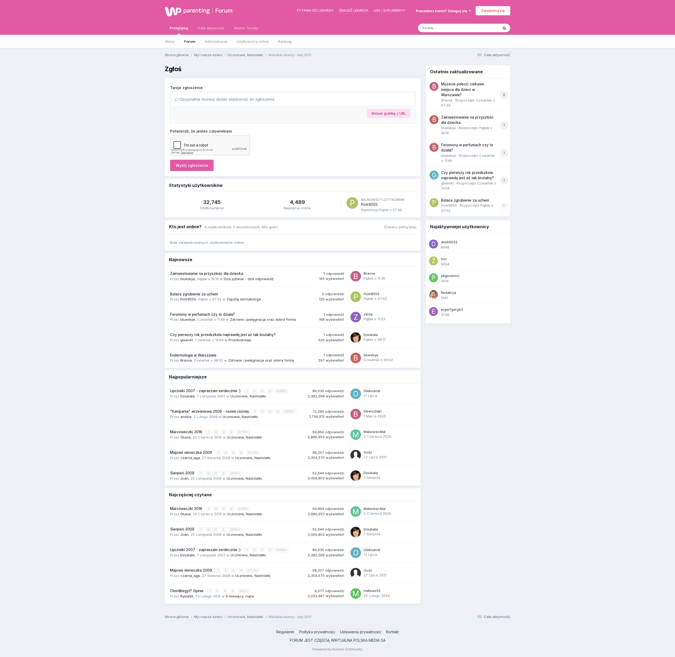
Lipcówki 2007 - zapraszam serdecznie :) (206, 391)
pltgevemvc (450, 276)
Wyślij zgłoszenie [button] (192, 165)
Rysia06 (186, 596)
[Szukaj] (504, 28)
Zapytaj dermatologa (243, 299)
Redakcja (448, 292)
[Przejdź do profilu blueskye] (355, 358)
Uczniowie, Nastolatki (248, 396)
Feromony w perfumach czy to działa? (202, 314)
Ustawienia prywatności (360, 632)
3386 (281, 391)
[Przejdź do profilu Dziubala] (355, 337)
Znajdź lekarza (353, 10)
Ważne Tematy (246, 28)
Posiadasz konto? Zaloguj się (442, 11)
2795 (242, 432)
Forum (224, 10)
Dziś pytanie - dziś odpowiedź (248, 279)
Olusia (185, 437)
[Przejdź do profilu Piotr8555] (352, 203)
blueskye (187, 279)
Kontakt (392, 632)
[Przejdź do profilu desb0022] (433, 244)
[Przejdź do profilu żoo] (433, 260)
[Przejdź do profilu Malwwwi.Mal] (355, 434)
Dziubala (371, 335)
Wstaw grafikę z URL (389, 113)
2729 (252, 453)
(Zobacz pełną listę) (400, 227)
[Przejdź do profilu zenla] (355, 317)
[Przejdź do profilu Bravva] (355, 276)
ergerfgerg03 (452, 309)
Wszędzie (483, 28)
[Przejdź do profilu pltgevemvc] (433, 277)
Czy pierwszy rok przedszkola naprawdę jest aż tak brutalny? (223, 335)
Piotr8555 (369, 204)
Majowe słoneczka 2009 (191, 452)
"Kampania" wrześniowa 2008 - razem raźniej (210, 411)
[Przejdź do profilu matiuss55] (355, 593)
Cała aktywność (211, 28)
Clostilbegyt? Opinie (187, 591)
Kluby (170, 41)
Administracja (216, 41)
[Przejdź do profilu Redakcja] (433, 294)
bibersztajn (373, 411)
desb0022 (449, 242)
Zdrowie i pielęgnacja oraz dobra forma (263, 319)
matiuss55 (372, 590)
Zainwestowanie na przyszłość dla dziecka (206, 273)
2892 (288, 411)
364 (242, 591)
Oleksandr (372, 391)
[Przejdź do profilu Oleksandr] (355, 393)
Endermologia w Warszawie (193, 355)
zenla (368, 314)
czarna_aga (190, 458)
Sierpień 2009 (182, 473)
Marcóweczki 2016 (186, 432)
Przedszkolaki (240, 340)
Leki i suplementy (389, 10)
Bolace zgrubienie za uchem (194, 294)
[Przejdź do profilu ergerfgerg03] (433, 311)
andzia (185, 417)
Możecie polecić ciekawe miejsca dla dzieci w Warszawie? (462, 89)
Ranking (284, 41)
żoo (444, 259)
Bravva (369, 273)
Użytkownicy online (253, 41)
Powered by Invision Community (337, 649)
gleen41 (186, 340)
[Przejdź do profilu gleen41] (434, 175)
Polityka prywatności (317, 632)
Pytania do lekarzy (315, 10)
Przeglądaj (179, 28)
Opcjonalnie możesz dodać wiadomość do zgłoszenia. (227, 99)
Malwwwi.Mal (374, 432)
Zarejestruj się (493, 10)
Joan (184, 478)
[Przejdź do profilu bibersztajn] (355, 414)
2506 (234, 473)
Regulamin (285, 632)
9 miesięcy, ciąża (240, 596)
